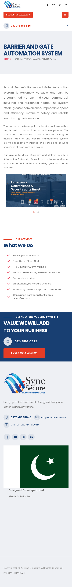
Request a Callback (18, 14)
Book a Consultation (24, 353)
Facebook (7, 437)
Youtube (15, 437)
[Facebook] (47, 4)
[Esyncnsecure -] (12, 4)
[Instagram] (59, 4)
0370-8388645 (21, 25)
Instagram (23, 437)
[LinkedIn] (65, 4)
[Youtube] (53, 4)
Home (7, 58)
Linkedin (31, 437)
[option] (36, 190)
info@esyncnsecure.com (53, 417)
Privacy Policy (11, 572)
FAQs (22, 572)
